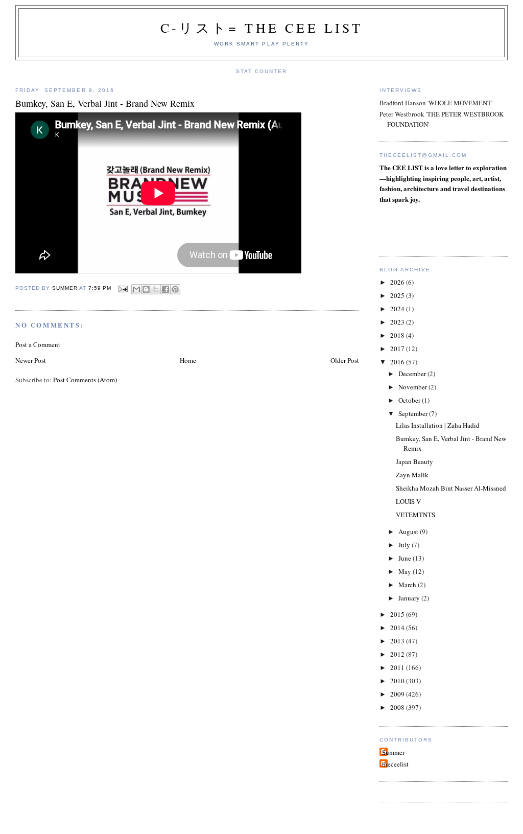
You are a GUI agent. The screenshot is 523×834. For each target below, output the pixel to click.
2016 (398, 361)
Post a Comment (37, 344)
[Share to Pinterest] (175, 289)
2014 (398, 627)
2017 (398, 348)
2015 (398, 614)
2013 (398, 640)
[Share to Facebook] (165, 289)
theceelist (395, 764)
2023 (398, 322)
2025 (398, 295)
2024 (398, 308)
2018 (398, 335)
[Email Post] (123, 288)
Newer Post (30, 360)
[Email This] (136, 289)
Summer (393, 752)
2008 (398, 707)
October (410, 400)
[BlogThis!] (146, 289)
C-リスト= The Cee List (261, 27)
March (408, 584)
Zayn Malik (412, 474)
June (405, 558)
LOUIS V (408, 501)
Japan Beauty (414, 461)
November (413, 386)
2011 (398, 667)
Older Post (344, 360)
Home (188, 360)
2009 (398, 694)
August (409, 531)
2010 (398, 680)
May (405, 571)
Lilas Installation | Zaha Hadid (438, 425)
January (409, 598)
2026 (398, 282)
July (405, 544)
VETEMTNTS (415, 514)
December (412, 373)
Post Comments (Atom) (85, 379)
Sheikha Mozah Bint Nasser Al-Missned (451, 488)
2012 (398, 654)
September (413, 413)
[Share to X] (156, 289)
